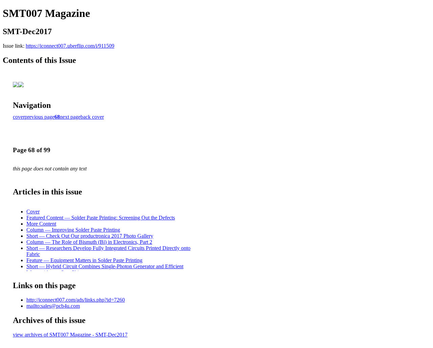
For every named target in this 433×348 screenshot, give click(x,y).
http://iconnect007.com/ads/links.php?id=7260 (75, 300)
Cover (33, 211)
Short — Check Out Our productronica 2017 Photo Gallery (89, 236)
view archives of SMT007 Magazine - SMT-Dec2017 (70, 335)
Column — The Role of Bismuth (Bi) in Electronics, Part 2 (89, 242)
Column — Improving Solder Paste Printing (73, 230)
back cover (92, 117)
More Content (41, 224)
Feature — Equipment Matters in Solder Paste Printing (84, 260)
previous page (39, 117)
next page (70, 117)
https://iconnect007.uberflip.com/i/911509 (70, 46)
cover (19, 117)
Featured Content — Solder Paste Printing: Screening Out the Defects (100, 218)
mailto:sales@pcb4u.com (53, 306)
